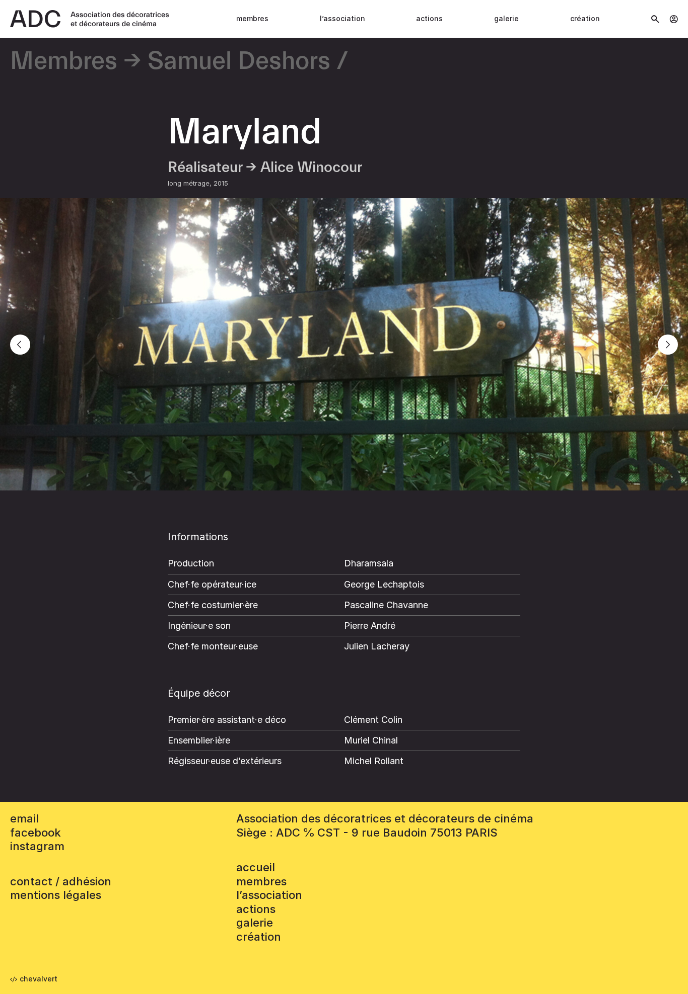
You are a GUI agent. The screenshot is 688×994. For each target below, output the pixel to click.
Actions (429, 18)
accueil (255, 867)
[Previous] (20, 345)
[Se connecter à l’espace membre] (673, 19)
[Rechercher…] (655, 19)
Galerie (506, 18)
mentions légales (55, 894)
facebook (35, 832)
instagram (37, 846)
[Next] (668, 345)
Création (585, 18)
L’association (342, 18)
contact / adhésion (60, 881)
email (24, 818)
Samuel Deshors (239, 61)
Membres (252, 18)
